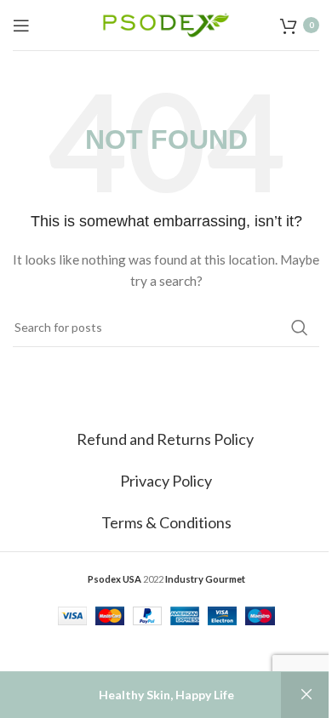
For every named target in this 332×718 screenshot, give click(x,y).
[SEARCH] (299, 327)
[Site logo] (166, 23)
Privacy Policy (166, 480)
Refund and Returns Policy (166, 439)
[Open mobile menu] (21, 26)
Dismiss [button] (306, 695)
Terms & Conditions (166, 522)
